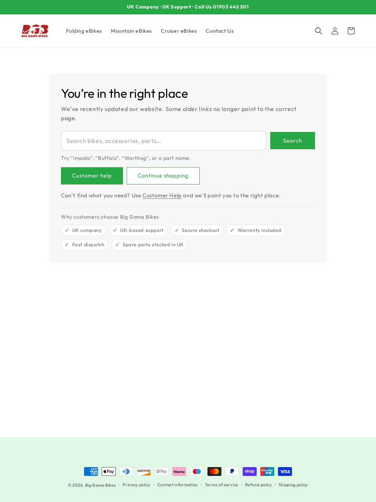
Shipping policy (293, 484)
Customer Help (162, 195)
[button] (319, 31)
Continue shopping (163, 175)
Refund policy (258, 484)
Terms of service (221, 484)
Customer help (92, 175)
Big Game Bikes (100, 485)
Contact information (178, 484)
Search (292, 140)
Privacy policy (137, 484)
